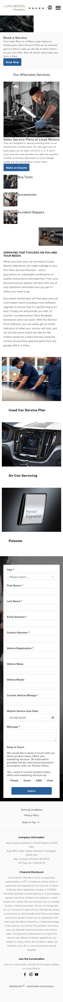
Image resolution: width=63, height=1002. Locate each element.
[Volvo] (36, 7)
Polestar (15, 540)
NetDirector (16, 986)
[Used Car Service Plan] (31, 379)
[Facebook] (25, 974)
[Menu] (58, 8)
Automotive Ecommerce (40, 986)
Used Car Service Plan (27, 410)
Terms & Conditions (31, 809)
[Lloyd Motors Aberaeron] (14, 7)
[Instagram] (30, 974)
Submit (31, 790)
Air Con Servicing (23, 475)
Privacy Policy (31, 815)
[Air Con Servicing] (31, 444)
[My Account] (50, 7)
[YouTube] (36, 974)
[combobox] (31, 576)
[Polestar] (31, 510)
